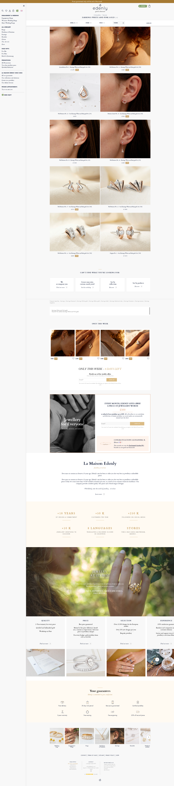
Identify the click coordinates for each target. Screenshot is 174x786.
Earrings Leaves (139, 301)
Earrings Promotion (129, 301)
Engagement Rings (7, 18)
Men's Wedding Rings (8, 23)
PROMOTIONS (6, 60)
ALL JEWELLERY (6, 27)
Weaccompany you (62, 285)
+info (100, 385)
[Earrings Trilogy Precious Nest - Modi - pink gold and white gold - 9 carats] (75, 158)
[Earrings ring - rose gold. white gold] (125, 251)
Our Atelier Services (7, 83)
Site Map (101, 755)
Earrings (4, 34)
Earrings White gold (82, 301)
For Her (4, 51)
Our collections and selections (10, 78)
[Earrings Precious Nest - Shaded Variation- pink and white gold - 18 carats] (75, 204)
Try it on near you (7, 89)
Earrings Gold (104, 301)
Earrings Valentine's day (116, 301)
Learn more (98, 494)
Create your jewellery (8, 80)
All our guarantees (7, 75)
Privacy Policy (110, 755)
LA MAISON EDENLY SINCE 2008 (12, 73)
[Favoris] (7, 11)
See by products (138, 285)
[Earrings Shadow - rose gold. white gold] (125, 204)
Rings (3, 30)
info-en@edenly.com (90, 766)
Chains (4, 39)
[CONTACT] (18, 11)
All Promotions (6, 63)
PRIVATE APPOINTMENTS (9, 87)
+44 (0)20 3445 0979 (91, 763)
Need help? (8, 95)
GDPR (117, 755)
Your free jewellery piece (9, 66)
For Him (4, 54)
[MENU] (24, 6)
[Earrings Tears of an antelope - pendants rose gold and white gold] (125, 158)
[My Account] (11, 11)
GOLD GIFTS (5, 48)
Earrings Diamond (71, 301)
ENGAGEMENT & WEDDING (10, 15)
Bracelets (4, 37)
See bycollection (113, 285)
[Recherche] (3, 11)
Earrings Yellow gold (94, 301)
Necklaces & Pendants (8, 32)
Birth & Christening (7, 56)
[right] (157, 660)
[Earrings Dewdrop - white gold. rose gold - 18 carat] (125, 65)
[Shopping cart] (14, 11)
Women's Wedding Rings (9, 20)
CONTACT (83, 755)
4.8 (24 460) (90, 774)
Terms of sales (92, 755)
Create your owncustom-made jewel (87, 285)
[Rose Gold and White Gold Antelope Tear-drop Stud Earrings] (75, 111)
